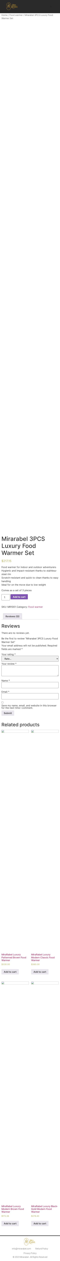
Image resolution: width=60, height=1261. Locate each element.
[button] (51, 6)
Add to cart (19, 596)
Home (4, 15)
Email (5, 692)
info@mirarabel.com (21, 1249)
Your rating (8, 654)
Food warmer (16, 15)
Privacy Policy (30, 1253)
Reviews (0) (13, 616)
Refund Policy (41, 1249)
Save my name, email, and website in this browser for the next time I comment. (29, 706)
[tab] (12, 616)
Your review (8, 664)
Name (5, 680)
